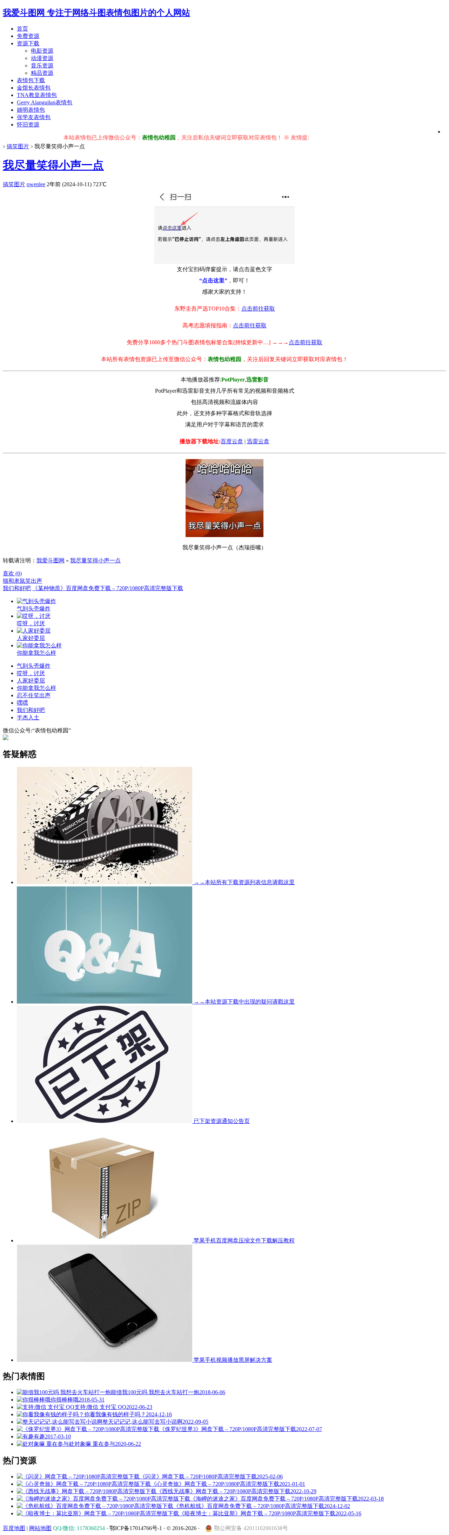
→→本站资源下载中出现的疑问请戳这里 (243, 1002)
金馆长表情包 (34, 88)
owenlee (36, 184)
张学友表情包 (34, 117)
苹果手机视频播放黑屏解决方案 (232, 1360)
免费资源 (28, 36)
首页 (22, 29)
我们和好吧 (17, 588)
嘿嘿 (22, 703)
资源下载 (28, 43)
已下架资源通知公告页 (221, 1121)
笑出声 (33, 581)
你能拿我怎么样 (36, 688)
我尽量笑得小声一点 (53, 165)
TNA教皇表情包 (37, 95)
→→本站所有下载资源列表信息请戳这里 (243, 882)
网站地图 (40, 1528)
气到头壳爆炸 (34, 666)
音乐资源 (42, 65)
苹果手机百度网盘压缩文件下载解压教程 (243, 1240)
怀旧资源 (28, 125)
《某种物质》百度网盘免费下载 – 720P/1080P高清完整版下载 (107, 588)
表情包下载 (31, 80)
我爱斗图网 (50, 560)
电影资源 (42, 51)
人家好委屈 (31, 681)
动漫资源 (42, 58)
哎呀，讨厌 (31, 673)
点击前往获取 (258, 309)
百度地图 (14, 1528)
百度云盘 (232, 441)
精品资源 (42, 73)
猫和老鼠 (14, 581)
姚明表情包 (31, 110)
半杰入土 (28, 717)
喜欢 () (12, 573)
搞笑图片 (18, 146)
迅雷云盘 (258, 441)
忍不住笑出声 (34, 695)
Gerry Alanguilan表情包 (44, 102)
